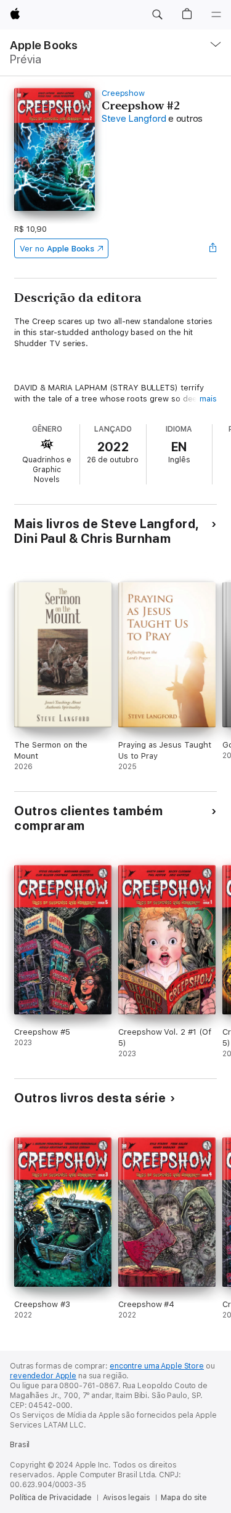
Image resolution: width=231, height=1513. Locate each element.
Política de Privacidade (51, 1497)
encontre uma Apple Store (157, 1366)
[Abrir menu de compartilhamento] (213, 248)
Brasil (20, 1444)
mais (208, 398)
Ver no (57, 248)
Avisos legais (126, 1497)
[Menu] (216, 15)
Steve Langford (134, 118)
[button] (157, 15)
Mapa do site (184, 1497)
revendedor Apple (43, 1376)
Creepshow (123, 93)
